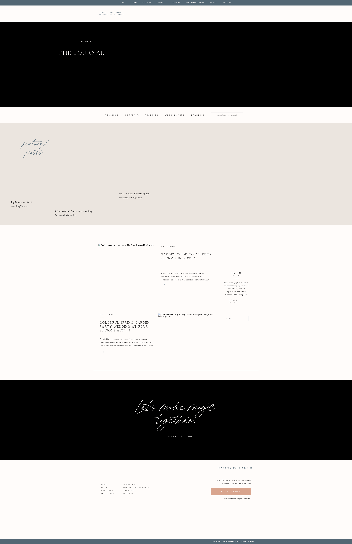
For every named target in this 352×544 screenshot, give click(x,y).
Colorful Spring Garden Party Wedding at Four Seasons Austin (125, 326)
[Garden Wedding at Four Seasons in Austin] (127, 265)
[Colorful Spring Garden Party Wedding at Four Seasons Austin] (101, 352)
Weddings (168, 247)
